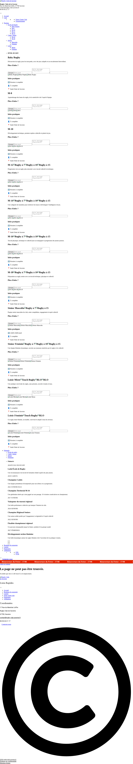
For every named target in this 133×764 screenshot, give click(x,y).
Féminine (11, 457)
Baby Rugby (16, 26)
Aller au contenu (5, 564)
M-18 (13, 39)
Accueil (6, 16)
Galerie (6, 547)
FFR (17, 552)
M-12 (13, 32)
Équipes (6, 23)
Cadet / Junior (12, 35)
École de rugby (12, 452)
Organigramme (20, 21)
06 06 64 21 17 (4, 9)
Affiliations (7, 550)
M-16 (13, 37)
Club (5, 18)
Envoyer (11, 73)
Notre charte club (9, 595)
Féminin (14, 44)
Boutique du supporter (11, 545)
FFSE (17, 554)
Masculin (14, 42)
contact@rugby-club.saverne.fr (10, 618)
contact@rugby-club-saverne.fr (9, 7)
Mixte (13, 47)
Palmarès (6, 450)
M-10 (13, 30)
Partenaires (7, 549)
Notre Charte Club (21, 19)
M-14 (13, 33)
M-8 (13, 28)
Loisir (9, 46)
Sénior (10, 40)
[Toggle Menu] (1, 13)
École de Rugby (13, 25)
